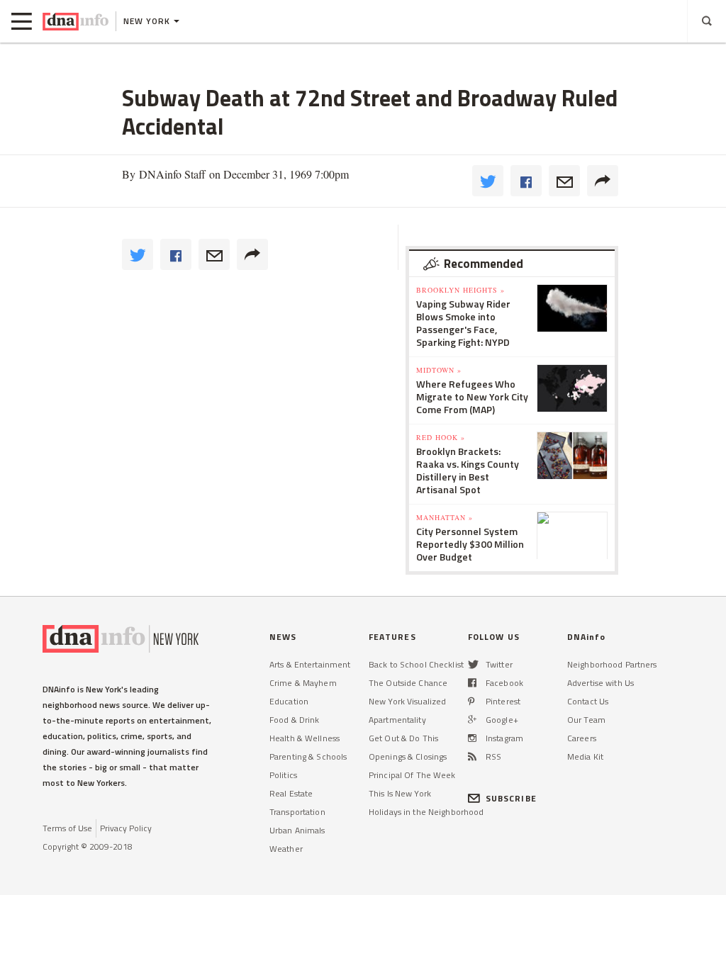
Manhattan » (444, 517)
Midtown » (439, 370)
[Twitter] (473, 664)
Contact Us (587, 701)
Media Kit (585, 756)
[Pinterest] (471, 701)
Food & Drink (294, 719)
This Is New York (400, 793)
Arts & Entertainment (309, 664)
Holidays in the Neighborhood (426, 811)
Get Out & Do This (403, 738)
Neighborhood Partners (612, 664)
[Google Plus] (472, 719)
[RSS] (472, 756)
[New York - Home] (75, 21)
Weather (286, 848)
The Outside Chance (408, 683)
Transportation (297, 811)
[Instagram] (472, 738)
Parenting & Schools (308, 756)
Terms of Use (67, 828)
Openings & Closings (408, 756)
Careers (581, 738)
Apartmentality (397, 719)
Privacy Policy (126, 828)
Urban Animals (297, 830)
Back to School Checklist (416, 664)
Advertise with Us (600, 683)
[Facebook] (472, 683)
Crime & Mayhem (303, 683)
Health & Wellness (304, 738)
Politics (283, 775)
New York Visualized (407, 701)
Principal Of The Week (412, 775)
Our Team (586, 719)
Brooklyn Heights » (460, 290)
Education (288, 701)
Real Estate (291, 793)
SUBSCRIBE (511, 798)
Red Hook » (440, 437)
